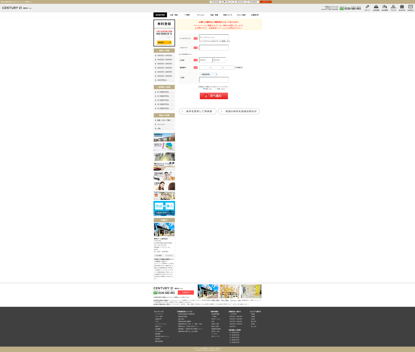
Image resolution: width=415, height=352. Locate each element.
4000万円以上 (162, 80)
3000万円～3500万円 (164, 72)
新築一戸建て (216, 300)
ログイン (266, 2)
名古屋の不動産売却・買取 (161, 304)
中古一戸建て (225, 300)
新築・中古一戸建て (164, 120)
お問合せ (157, 339)
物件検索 (216, 2)
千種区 (253, 316)
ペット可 (214, 334)
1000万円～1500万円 (164, 55)
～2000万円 (233, 314)
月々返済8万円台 (163, 104)
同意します (208, 89)
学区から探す (215, 324)
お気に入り (229, 2)
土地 (158, 128)
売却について (227, 15)
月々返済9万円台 (163, 108)
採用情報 (157, 334)
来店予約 (241, 2)
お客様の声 (255, 15)
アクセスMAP (159, 331)
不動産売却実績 (182, 316)
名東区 (253, 314)
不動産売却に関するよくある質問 (187, 331)
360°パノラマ (215, 336)
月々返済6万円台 (163, 96)
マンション (201, 15)
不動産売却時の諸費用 (184, 321)
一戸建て (187, 15)
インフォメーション (161, 324)
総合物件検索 (160, 15)
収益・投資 (214, 15)
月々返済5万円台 (163, 92)
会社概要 (158, 255)
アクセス (169, 255)
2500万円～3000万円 (164, 68)
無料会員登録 (159, 341)
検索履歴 (254, 2)
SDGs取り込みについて (162, 336)
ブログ (157, 321)
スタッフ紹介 (241, 15)
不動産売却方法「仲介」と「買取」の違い (190, 324)
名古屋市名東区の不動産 (160, 300)
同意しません (221, 89)
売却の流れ (181, 319)
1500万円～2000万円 (164, 59)
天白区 (253, 319)
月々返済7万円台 (163, 100)
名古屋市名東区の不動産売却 (186, 314)
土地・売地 (174, 15)
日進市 (253, 324)
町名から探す (215, 326)
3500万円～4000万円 (164, 76)
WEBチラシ (158, 326)
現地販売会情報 (216, 329)
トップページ (159, 314)
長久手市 (253, 321)
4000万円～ (233, 326)
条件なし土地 (215, 331)
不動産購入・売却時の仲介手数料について (190, 329)
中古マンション (216, 319)
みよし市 (253, 326)
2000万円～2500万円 (164, 64)
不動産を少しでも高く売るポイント (188, 326)
